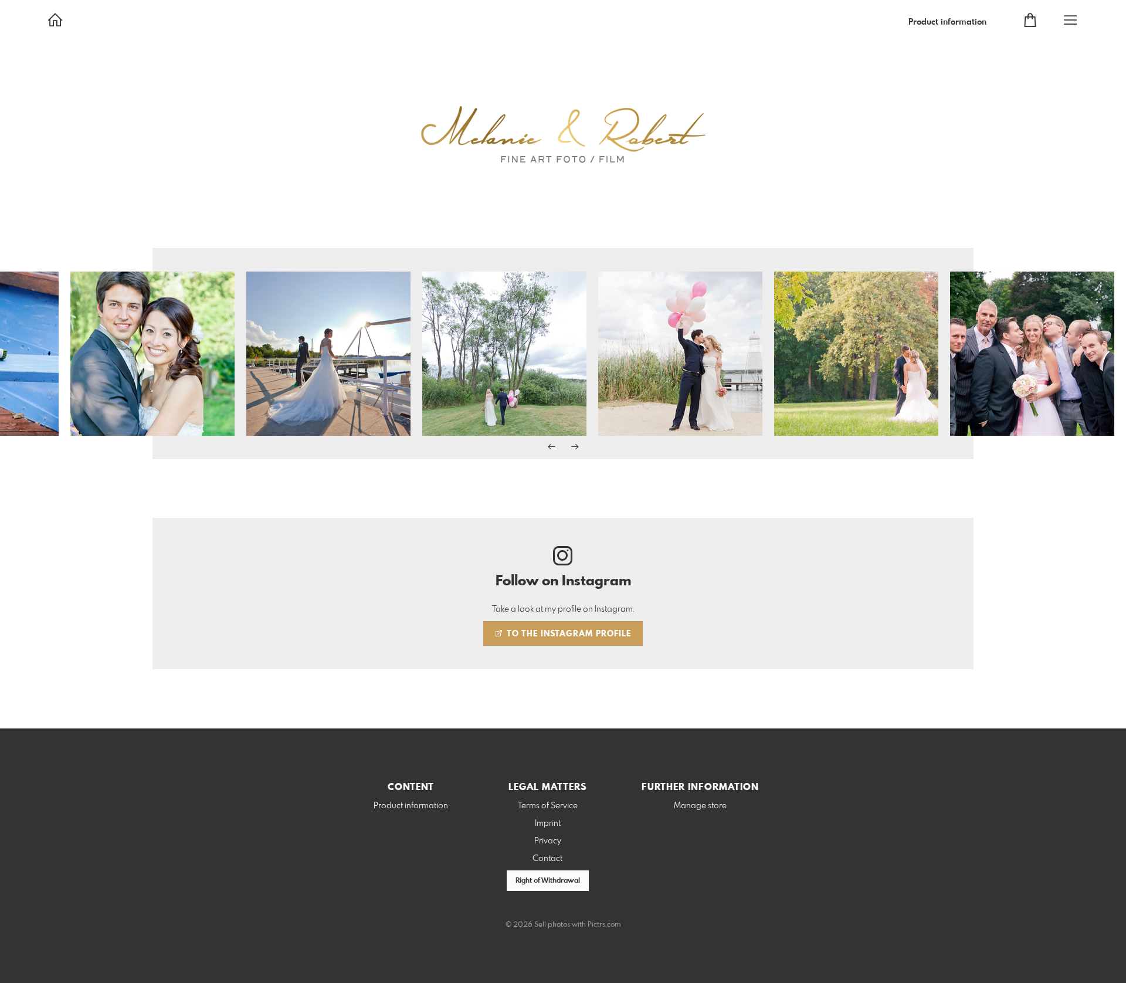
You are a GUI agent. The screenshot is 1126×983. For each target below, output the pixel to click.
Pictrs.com (604, 924)
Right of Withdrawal (547, 880)
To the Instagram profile (567, 634)
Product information (947, 22)
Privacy (547, 841)
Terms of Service (548, 806)
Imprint (548, 823)
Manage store (700, 806)
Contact (547, 859)
